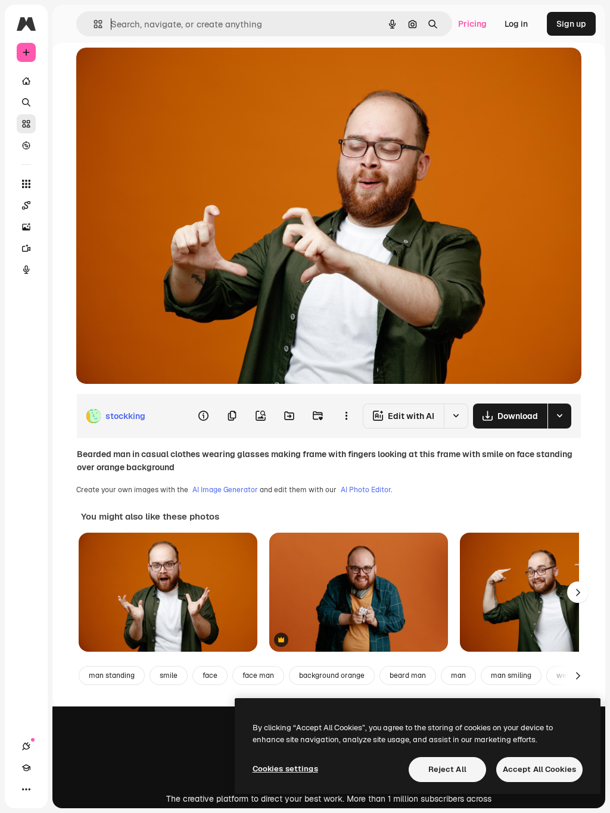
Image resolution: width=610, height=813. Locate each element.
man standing (112, 675)
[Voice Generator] (26, 269)
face (210, 675)
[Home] (26, 80)
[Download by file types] (559, 416)
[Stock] (26, 123)
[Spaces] (26, 205)
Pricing (472, 23)
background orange (332, 675)
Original (152, 70)
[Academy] (26, 767)
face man (258, 675)
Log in (516, 23)
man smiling (511, 675)
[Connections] (26, 746)
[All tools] (26, 183)
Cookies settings (285, 769)
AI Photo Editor (366, 490)
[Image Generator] (26, 226)
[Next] (578, 592)
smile (169, 675)
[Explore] (26, 145)
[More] (26, 789)
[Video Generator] (26, 248)
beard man (408, 675)
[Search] (26, 102)
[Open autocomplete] (93, 24)
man (458, 675)
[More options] (346, 416)
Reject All (447, 769)
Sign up (571, 23)
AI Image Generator (225, 490)
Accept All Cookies (539, 769)
